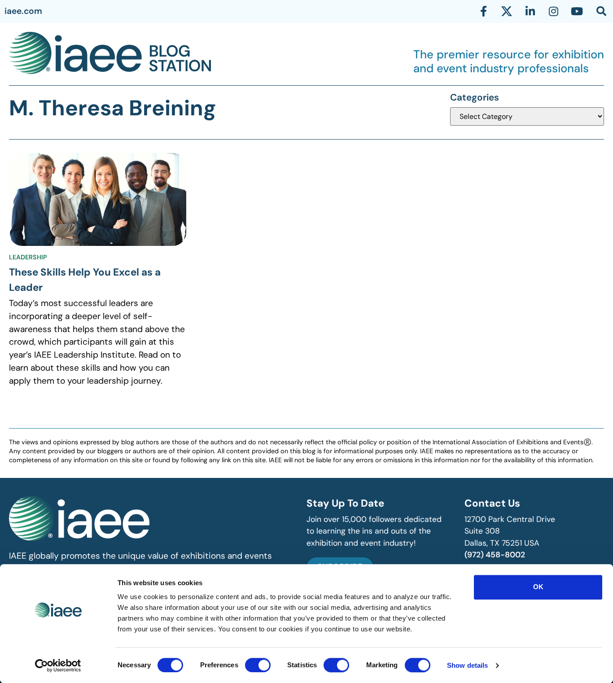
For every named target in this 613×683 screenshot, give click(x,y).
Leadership (28, 257)
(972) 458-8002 (494, 555)
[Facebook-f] (483, 11)
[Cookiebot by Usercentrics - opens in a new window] (58, 665)
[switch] (258, 665)
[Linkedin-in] (530, 11)
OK (538, 587)
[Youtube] (576, 11)
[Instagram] (553, 11)
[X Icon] (506, 11)
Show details (467, 665)
